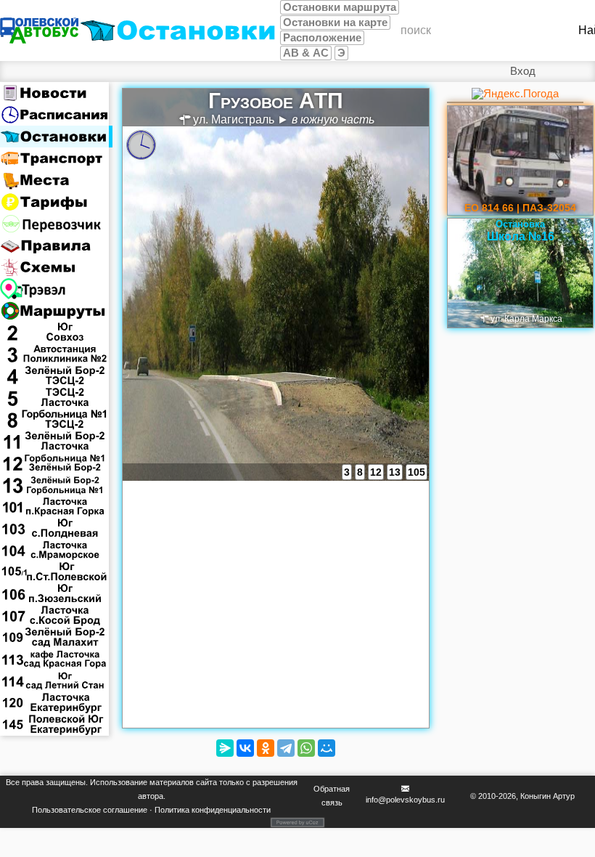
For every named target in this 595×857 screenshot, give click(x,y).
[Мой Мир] (326, 748)
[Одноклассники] (265, 748)
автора (150, 796)
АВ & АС (306, 53)
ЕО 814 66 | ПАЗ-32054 (520, 208)
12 (376, 472)
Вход (523, 71)
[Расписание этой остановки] (141, 145)
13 (395, 472)
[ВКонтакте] (245, 748)
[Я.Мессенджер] (225, 748)
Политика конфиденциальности (213, 809)
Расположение (322, 38)
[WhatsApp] (306, 748)
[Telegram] (286, 748)
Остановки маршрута (339, 7)
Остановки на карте (335, 22)
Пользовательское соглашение (89, 809)
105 (416, 472)
